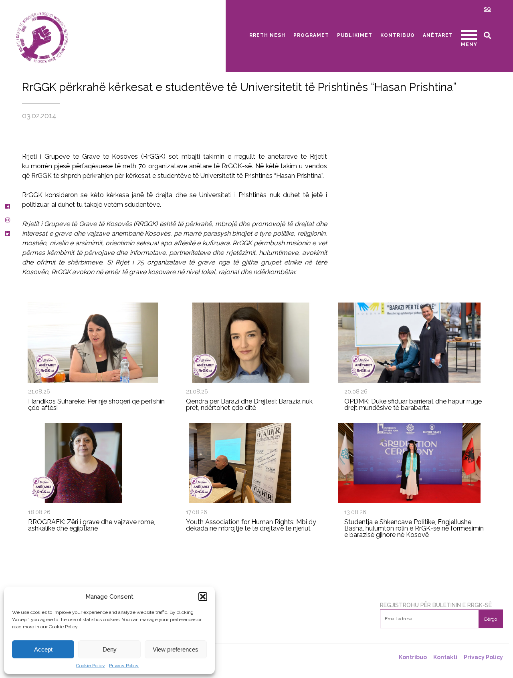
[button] (203, 597)
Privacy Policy (124, 665)
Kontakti (445, 657)
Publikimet (354, 35)
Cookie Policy (90, 665)
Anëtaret (438, 35)
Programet (311, 35)
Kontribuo (397, 35)
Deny (110, 649)
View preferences (175, 649)
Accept (43, 649)
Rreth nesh (267, 35)
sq (487, 9)
